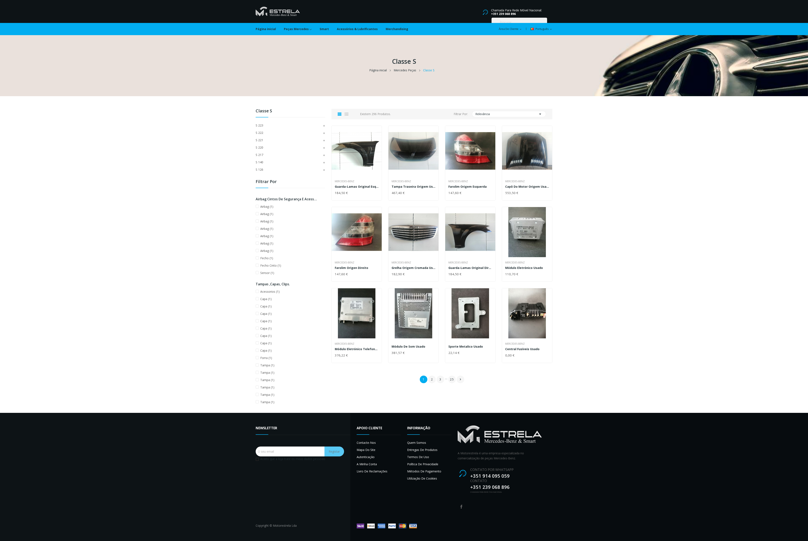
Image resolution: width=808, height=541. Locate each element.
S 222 (259, 133)
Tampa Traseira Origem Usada (413, 187)
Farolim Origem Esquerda (467, 187)
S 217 (259, 155)
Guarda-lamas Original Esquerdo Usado (357, 187)
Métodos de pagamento (424, 471)
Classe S (264, 111)
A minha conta (367, 464)
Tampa (267, 365)
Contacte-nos (366, 443)
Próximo (460, 379)
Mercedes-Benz (344, 181)
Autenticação (366, 457)
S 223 (259, 125)
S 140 (259, 162)
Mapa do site (366, 450)
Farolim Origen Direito (351, 268)
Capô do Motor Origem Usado (527, 187)
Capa (266, 299)
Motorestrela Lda (285, 526)
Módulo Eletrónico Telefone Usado (357, 349)
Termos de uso (418, 457)
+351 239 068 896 (503, 14)
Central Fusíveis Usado (522, 349)
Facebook (461, 506)
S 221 (259, 140)
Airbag (266, 207)
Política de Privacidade (422, 464)
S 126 (259, 169)
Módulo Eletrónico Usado (524, 268)
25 (452, 379)
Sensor (267, 273)
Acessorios (270, 292)
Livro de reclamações (372, 471)
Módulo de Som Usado (408, 346)
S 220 (259, 147)
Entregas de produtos (422, 450)
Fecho (266, 258)
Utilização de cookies (422, 478)
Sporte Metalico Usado (465, 346)
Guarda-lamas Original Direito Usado (470, 268)
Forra (266, 358)
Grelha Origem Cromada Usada (413, 268)
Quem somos (416, 443)
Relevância (509, 114)
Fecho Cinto (270, 265)
